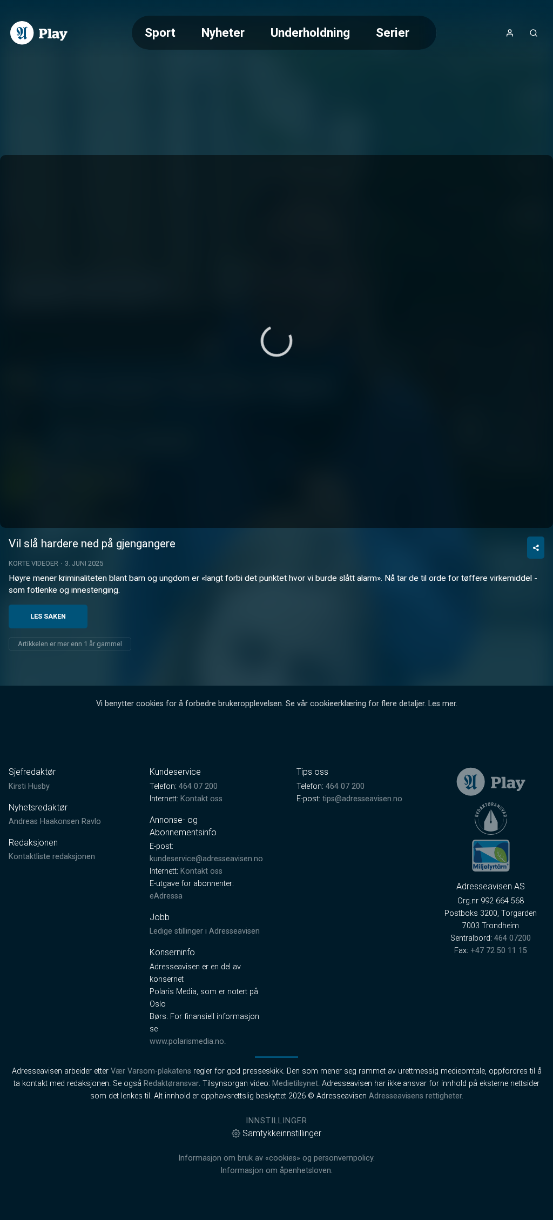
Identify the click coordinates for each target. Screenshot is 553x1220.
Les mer (442, 703)
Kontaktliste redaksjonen (52, 856)
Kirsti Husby (29, 786)
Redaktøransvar (171, 1083)
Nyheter (223, 32)
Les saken (48, 616)
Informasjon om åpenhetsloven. (276, 1170)
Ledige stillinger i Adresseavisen (205, 931)
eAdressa (166, 896)
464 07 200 (198, 786)
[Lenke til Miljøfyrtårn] (491, 855)
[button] (276, 341)
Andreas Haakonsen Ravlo (55, 821)
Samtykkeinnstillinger (281, 1133)
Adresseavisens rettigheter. (416, 1096)
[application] (276, 341)
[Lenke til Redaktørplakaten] (491, 818)
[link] (39, 32)
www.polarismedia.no (187, 1041)
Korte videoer (33, 563)
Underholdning (310, 32)
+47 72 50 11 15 (498, 950)
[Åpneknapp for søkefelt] (533, 33)
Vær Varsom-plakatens (151, 1071)
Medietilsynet (295, 1083)
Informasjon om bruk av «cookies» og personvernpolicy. (276, 1158)
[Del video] (535, 548)
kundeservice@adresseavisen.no (206, 858)
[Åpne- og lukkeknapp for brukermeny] (510, 33)
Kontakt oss (201, 798)
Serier (392, 32)
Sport (160, 32)
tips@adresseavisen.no (362, 798)
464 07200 (512, 938)
